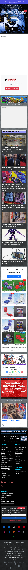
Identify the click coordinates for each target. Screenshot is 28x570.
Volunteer (3, 497)
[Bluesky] (9, 527)
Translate (17, 456)
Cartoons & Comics (6, 466)
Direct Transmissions (13, 508)
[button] (7, 8)
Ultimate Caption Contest (11, 421)
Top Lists (3, 473)
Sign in (17, 473)
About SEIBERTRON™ (21, 447)
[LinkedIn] (9, 532)
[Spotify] (14, 536)
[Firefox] (8, 482)
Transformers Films (6, 460)
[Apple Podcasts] (23, 532)
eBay (20, 104)
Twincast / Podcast (6, 495)
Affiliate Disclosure (20, 454)
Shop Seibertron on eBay (8, 501)
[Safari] (5, 482)
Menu (15, 29)
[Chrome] (2, 482)
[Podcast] (19, 532)
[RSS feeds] (14, 532)
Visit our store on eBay (14, 276)
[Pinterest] (24, 527)
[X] (14, 527)
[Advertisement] (14, 53)
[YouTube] (19, 527)
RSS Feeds (4, 499)
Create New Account (20, 471)
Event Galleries (5, 468)
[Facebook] (4, 527)
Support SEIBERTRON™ (12, 88)
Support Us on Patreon (7, 503)
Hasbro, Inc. (14, 557)
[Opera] (2, 486)
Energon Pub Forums (7, 458)
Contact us (18, 463)
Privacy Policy (19, 449)
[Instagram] (5, 532)
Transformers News (11, 132)
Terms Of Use (18, 453)
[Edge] (12, 482)
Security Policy (19, 451)
